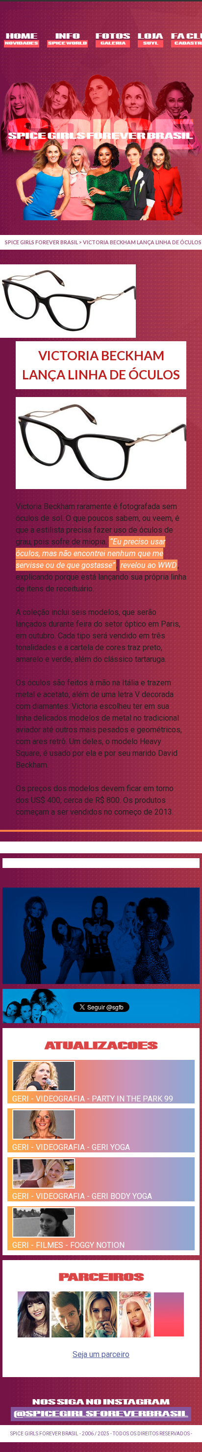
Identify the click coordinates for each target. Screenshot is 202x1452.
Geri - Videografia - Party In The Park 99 (92, 1098)
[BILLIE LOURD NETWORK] (101, 1334)
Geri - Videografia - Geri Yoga (71, 1147)
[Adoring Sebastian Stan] (67, 1334)
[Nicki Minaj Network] (135, 1334)
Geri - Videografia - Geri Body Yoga (82, 1196)
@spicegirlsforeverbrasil (101, 1414)
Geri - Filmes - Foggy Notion (68, 1245)
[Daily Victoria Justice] (34, 1334)
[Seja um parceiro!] (169, 1334)
